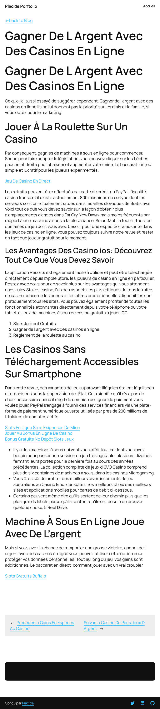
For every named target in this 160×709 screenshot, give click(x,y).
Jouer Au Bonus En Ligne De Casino (38, 433)
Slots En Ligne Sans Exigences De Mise (42, 427)
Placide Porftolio (21, 6)
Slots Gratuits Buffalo (25, 576)
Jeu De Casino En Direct (27, 181)
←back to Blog (19, 20)
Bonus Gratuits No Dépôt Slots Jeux (39, 439)
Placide (28, 703)
